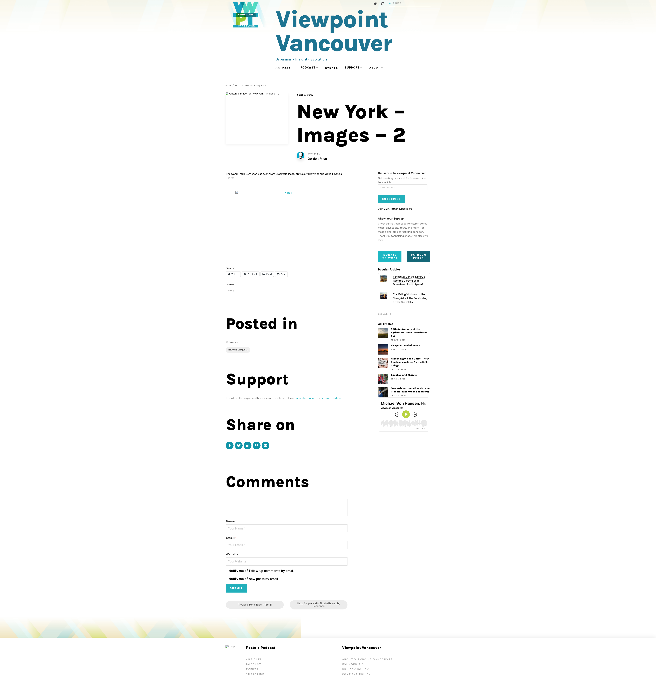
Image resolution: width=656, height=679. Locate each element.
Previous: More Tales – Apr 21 (255, 604)
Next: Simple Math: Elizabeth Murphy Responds (318, 605)
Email (231, 538)
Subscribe (391, 199)
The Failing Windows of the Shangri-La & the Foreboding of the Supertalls (410, 298)
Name (231, 521)
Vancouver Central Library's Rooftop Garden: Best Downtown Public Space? (409, 280)
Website (232, 554)
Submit (236, 588)
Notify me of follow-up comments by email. (261, 571)
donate (312, 398)
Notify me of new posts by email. (253, 579)
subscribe (300, 398)
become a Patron (331, 398)
